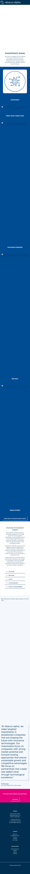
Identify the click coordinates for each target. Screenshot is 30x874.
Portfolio (15, 838)
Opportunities (15, 510)
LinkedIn (15, 853)
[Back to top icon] (26, 870)
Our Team (15, 840)
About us (15, 834)
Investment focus (15, 835)
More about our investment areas (15, 518)
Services (15, 379)
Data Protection (15, 849)
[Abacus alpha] (10, 2)
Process (15, 837)
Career (15, 852)
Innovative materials (15, 247)
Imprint (15, 850)
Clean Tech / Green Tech (15, 116)
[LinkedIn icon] (15, 868)
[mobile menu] (27, 2)
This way (15, 799)
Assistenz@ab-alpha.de (15, 822)
